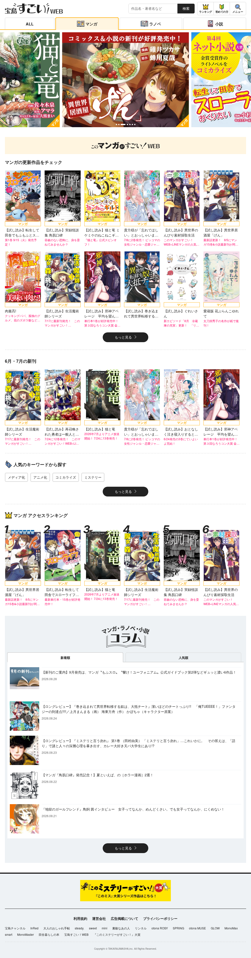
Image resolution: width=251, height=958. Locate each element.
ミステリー (92, 477)
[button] (116, 124)
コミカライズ (65, 477)
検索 (186, 8)
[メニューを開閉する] (238, 8)
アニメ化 (40, 477)
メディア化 (16, 477)
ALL (30, 24)
